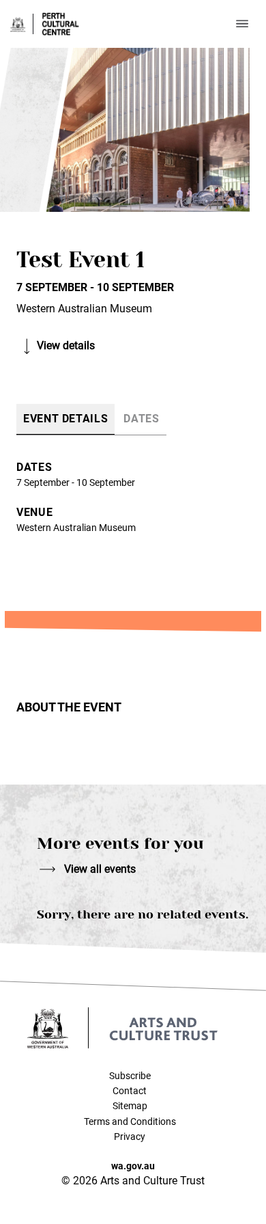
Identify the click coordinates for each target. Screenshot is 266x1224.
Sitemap (130, 1105)
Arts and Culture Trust (163, 1028)
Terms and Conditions (130, 1121)
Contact (130, 1090)
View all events (100, 868)
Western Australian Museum (76, 527)
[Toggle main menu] (242, 24)
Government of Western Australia (18, 24)
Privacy (129, 1136)
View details (66, 345)
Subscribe (130, 1075)
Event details (65, 418)
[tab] (65, 419)
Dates (141, 418)
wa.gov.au (133, 1165)
